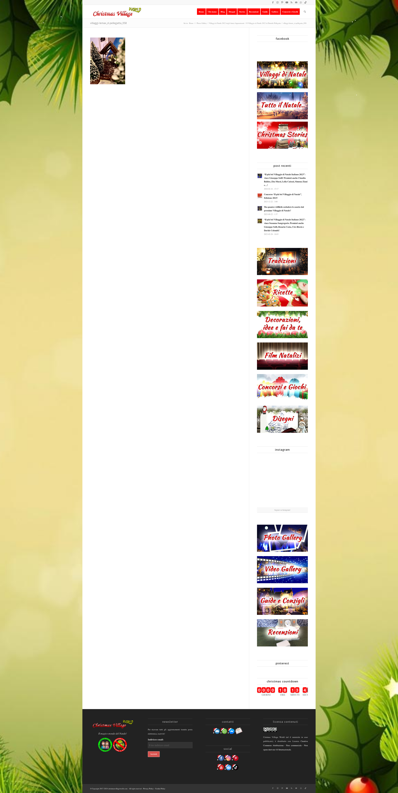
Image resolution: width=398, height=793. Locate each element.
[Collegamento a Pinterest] (282, 2)
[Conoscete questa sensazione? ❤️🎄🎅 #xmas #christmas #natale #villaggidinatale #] (265, 463)
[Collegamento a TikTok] (305, 2)
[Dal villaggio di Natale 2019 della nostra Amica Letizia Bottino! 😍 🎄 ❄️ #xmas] (265, 481)
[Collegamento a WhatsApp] (300, 2)
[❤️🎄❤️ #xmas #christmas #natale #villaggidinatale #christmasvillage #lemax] (299, 498)
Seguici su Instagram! (282, 510)
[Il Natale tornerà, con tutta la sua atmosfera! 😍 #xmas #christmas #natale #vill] (282, 481)
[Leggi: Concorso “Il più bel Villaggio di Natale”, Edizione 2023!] (260, 196)
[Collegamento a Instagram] (277, 2)
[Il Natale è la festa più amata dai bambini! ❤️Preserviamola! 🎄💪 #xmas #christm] (299, 463)
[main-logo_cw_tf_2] (116, 12)
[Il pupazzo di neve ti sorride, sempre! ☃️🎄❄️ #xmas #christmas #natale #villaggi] (282, 464)
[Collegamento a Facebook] (273, 2)
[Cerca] (305, 12)
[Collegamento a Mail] (296, 2)
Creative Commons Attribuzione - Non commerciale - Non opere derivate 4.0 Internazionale (285, 745)
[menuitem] (201, 12)
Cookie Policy (160, 788)
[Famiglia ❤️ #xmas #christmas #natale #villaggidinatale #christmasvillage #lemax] (282, 499)
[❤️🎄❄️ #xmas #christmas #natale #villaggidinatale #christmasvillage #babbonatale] (299, 481)
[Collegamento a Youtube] (287, 2)
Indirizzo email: (156, 739)
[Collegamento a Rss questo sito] (291, 2)
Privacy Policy (148, 788)
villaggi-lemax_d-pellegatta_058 (108, 23)
